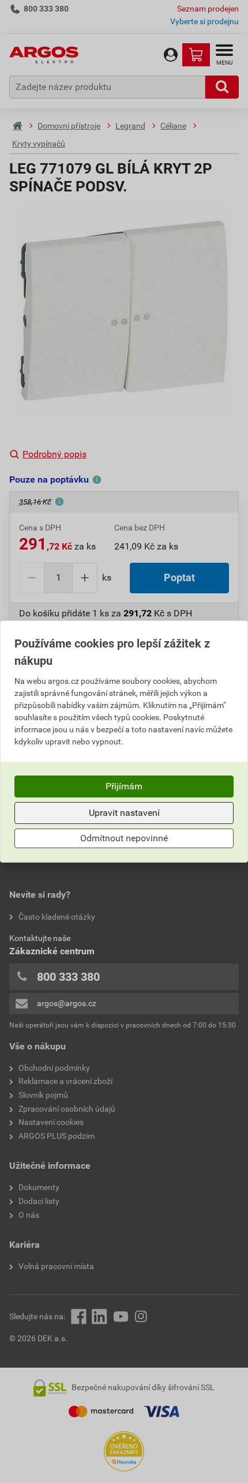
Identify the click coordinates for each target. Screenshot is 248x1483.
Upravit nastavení (124, 812)
